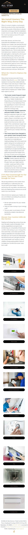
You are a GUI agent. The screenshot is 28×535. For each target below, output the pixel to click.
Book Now (14, 11)
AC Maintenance (14, 293)
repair (15, 80)
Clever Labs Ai (20, 528)
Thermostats (14, 341)
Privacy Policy (10, 527)
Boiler (14, 437)
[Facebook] (14, 532)
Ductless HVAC (14, 511)
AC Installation (14, 319)
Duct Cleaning (14, 486)
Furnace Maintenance (14, 389)
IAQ (14, 463)
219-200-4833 (17, 525)
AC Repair (14, 271)
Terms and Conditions (21, 527)
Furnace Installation (14, 415)
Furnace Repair (14, 367)
